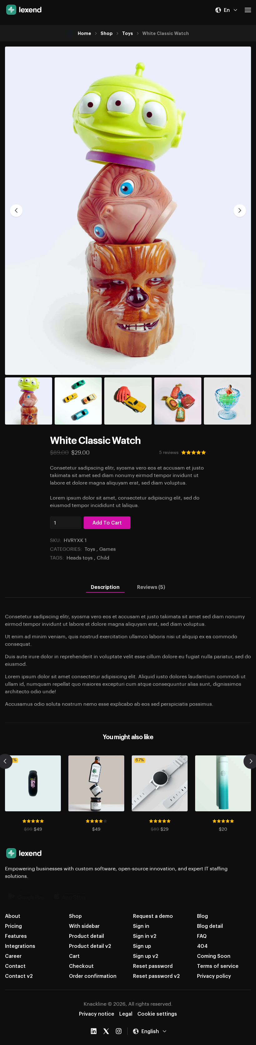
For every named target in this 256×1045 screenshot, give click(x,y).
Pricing (13, 926)
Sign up (142, 946)
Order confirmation (92, 976)
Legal (125, 1014)
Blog (202, 916)
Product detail (86, 936)
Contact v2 (19, 976)
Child (103, 557)
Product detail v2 (90, 946)
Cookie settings (157, 1014)
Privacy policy (214, 976)
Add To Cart (107, 522)
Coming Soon (213, 956)
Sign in (141, 926)
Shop (107, 33)
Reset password (153, 966)
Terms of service (218, 966)
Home (84, 33)
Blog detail (210, 926)
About (12, 916)
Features (16, 936)
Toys (127, 33)
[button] (226, 10)
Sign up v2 (145, 956)
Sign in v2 (144, 936)
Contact (15, 966)
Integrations (20, 946)
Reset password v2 (156, 976)
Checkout (81, 966)
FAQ (202, 936)
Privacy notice (96, 1014)
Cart (74, 956)
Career (13, 956)
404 (202, 946)
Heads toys (79, 557)
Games (107, 549)
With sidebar (84, 926)
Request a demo (153, 916)
